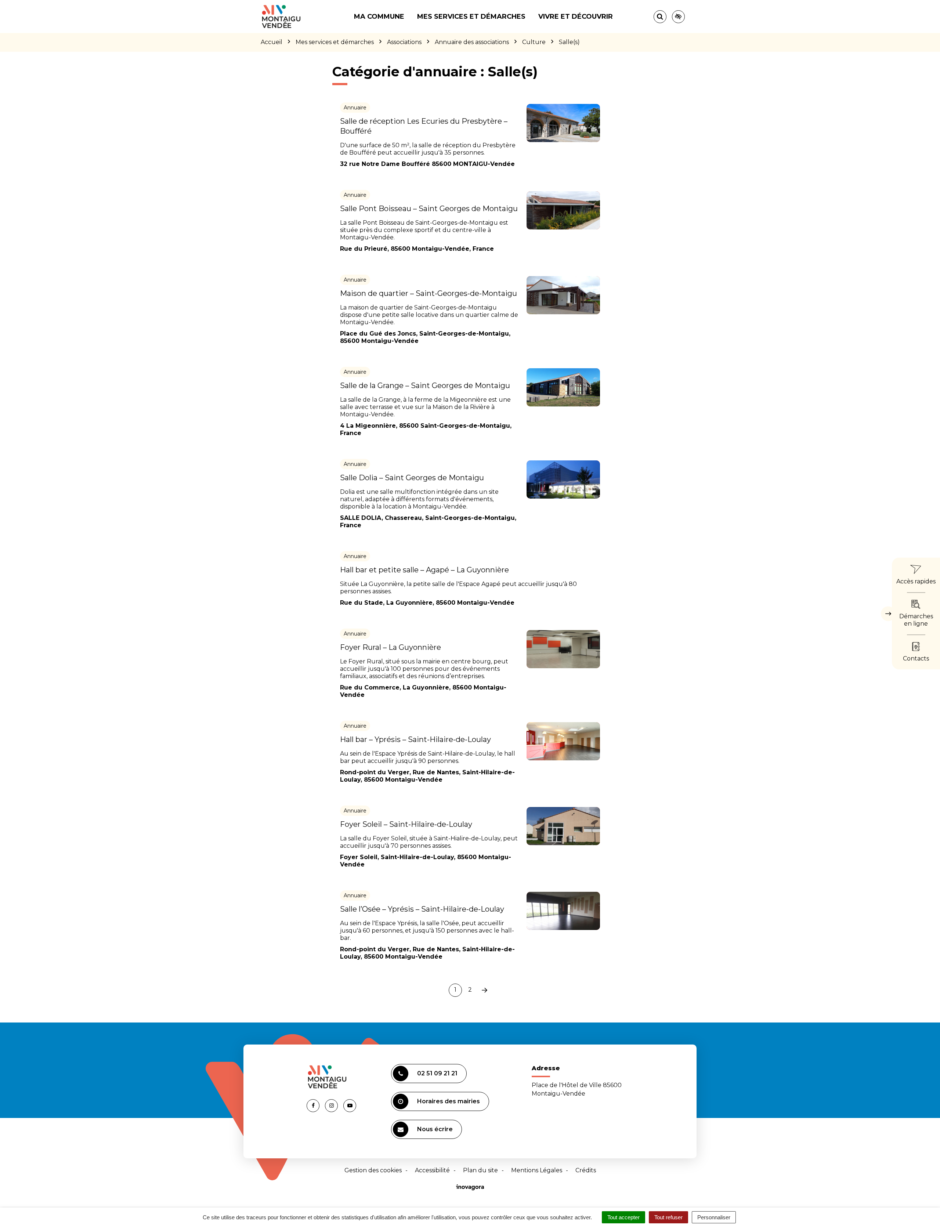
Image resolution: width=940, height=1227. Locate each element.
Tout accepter (623, 1217)
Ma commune (379, 16)
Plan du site (480, 1170)
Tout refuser (668, 1217)
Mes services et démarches (471, 16)
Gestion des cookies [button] (373, 1170)
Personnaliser (713, 1217)
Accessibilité (432, 1170)
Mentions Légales (536, 1170)
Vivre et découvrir (575, 16)
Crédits (585, 1170)
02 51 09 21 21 (437, 1073)
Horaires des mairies (448, 1101)
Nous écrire (435, 1129)
